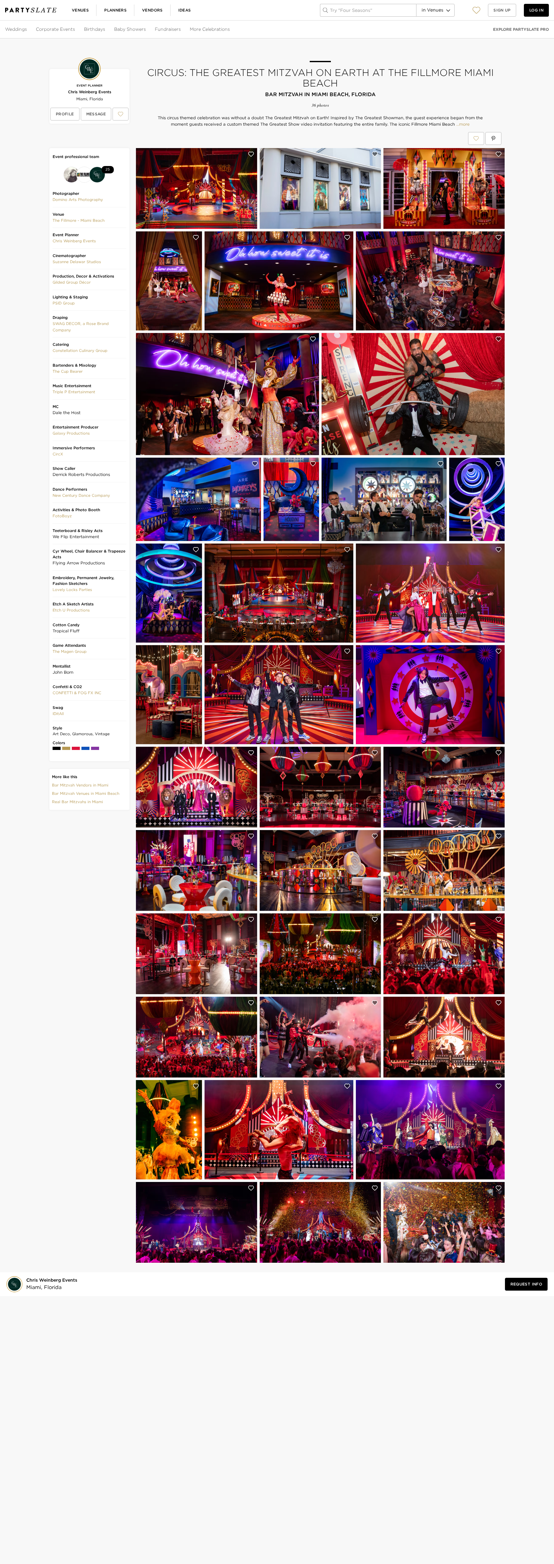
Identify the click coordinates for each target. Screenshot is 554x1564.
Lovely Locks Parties (72, 589)
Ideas (184, 10)
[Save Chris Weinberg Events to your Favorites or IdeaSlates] (121, 114)
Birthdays (94, 29)
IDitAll (58, 713)
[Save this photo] (251, 154)
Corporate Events (55, 29)
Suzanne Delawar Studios (77, 261)
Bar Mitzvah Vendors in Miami (80, 785)
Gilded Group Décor (72, 282)
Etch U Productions (71, 610)
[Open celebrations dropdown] (230, 29)
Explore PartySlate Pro (521, 29)
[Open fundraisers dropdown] (181, 29)
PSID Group (64, 303)
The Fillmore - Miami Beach (79, 220)
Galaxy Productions (71, 433)
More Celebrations (210, 29)
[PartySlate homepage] (30, 10)
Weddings (16, 29)
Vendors (152, 10)
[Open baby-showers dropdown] (146, 29)
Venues (80, 10)
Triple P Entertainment (74, 391)
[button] (476, 10)
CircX (58, 454)
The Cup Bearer (68, 371)
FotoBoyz (62, 515)
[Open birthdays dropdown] (105, 29)
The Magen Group (70, 651)
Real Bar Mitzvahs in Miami (77, 801)
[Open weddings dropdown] (27, 29)
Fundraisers (168, 29)
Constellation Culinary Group (80, 350)
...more (462, 124)
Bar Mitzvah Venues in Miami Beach (85, 793)
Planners (115, 10)
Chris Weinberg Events (89, 91)
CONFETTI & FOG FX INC (77, 692)
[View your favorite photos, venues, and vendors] (476, 10)
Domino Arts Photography (78, 199)
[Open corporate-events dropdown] (75, 29)
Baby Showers (130, 29)
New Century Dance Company (81, 495)
